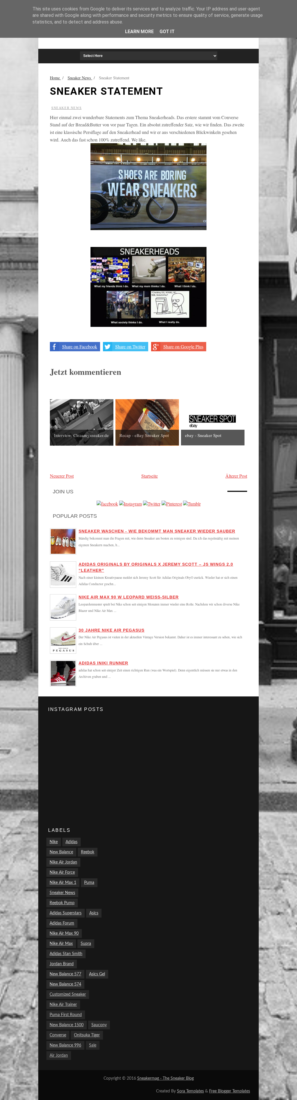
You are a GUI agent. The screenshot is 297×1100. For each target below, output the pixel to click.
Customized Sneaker (68, 994)
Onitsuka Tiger (87, 1035)
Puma (89, 883)
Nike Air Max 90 (64, 933)
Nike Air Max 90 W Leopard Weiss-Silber (129, 597)
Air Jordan (59, 1056)
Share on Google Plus (183, 346)
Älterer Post (236, 476)
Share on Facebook (79, 346)
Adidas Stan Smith (66, 954)
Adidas (71, 842)
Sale (92, 1045)
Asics (93, 913)
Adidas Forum (62, 923)
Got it (167, 31)
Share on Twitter (130, 346)
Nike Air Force (62, 872)
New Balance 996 (65, 1045)
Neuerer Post (62, 476)
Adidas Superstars (66, 913)
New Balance (61, 852)
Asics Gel (97, 974)
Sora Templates (190, 1091)
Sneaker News (66, 108)
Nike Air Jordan (63, 862)
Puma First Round (66, 1015)
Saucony (99, 1025)
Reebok (87, 852)
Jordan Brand (62, 964)
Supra (86, 944)
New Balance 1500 (67, 1025)
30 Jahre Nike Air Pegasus (111, 630)
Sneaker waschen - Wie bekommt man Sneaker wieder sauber (157, 531)
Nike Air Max (61, 944)
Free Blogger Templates (229, 1091)
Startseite (149, 476)
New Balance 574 (65, 984)
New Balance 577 (65, 974)
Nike (54, 842)
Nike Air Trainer (63, 1005)
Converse (58, 1035)
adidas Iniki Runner (103, 663)
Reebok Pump (62, 903)
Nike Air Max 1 (63, 883)
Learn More (139, 31)
